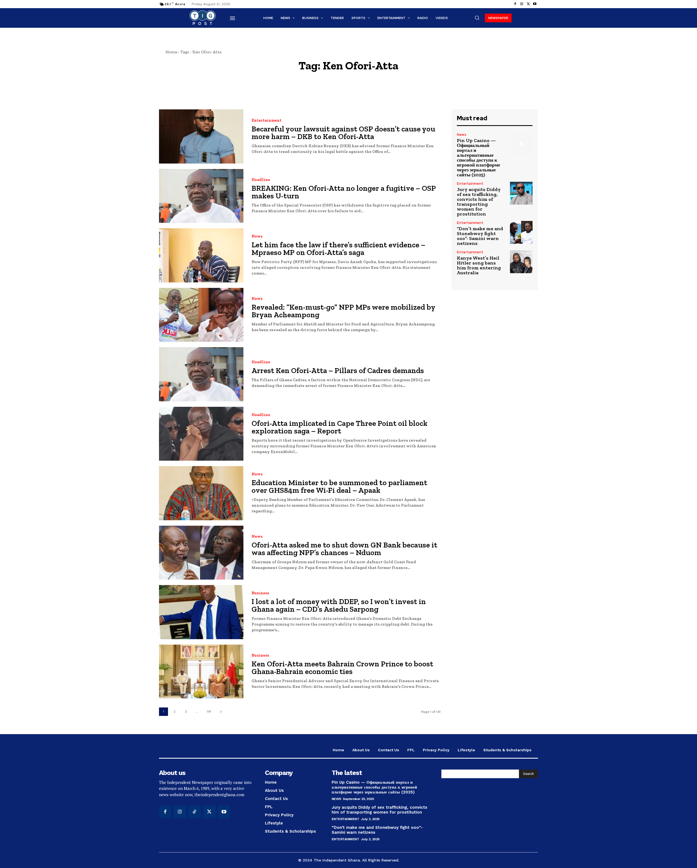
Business (260, 593)
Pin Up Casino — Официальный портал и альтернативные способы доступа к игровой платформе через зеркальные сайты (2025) (478, 157)
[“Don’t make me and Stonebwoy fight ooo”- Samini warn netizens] (521, 232)
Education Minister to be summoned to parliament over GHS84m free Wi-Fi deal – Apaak (339, 486)
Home (171, 52)
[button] (477, 17)
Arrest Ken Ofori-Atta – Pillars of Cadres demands (338, 370)
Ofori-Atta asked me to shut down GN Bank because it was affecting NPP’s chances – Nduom (344, 548)
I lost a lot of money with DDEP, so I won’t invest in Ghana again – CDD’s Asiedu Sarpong (339, 605)
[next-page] (220, 711)
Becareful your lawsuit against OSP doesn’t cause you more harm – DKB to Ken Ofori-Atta (343, 132)
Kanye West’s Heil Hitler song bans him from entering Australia (479, 265)
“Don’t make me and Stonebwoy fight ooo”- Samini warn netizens (480, 236)
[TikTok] (194, 812)
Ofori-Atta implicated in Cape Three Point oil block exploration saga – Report (339, 427)
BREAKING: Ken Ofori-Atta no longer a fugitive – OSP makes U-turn (344, 192)
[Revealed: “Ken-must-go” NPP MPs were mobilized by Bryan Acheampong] (201, 315)
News (257, 236)
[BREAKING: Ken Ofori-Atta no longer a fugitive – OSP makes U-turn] (201, 196)
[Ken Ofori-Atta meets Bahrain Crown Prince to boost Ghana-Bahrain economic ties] (201, 672)
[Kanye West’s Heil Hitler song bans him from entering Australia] (521, 261)
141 (209, 711)
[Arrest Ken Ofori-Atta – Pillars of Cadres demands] (201, 374)
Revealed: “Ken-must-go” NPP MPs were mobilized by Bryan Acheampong (343, 311)
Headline (261, 180)
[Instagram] (521, 4)
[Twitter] (528, 4)
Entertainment (267, 120)
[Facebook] (515, 4)
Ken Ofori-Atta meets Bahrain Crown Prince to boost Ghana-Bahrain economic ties (342, 667)
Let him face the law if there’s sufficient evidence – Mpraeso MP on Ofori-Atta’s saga (338, 248)
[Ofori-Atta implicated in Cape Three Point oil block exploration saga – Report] (201, 434)
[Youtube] (534, 4)
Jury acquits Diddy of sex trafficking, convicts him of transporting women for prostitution (479, 201)
